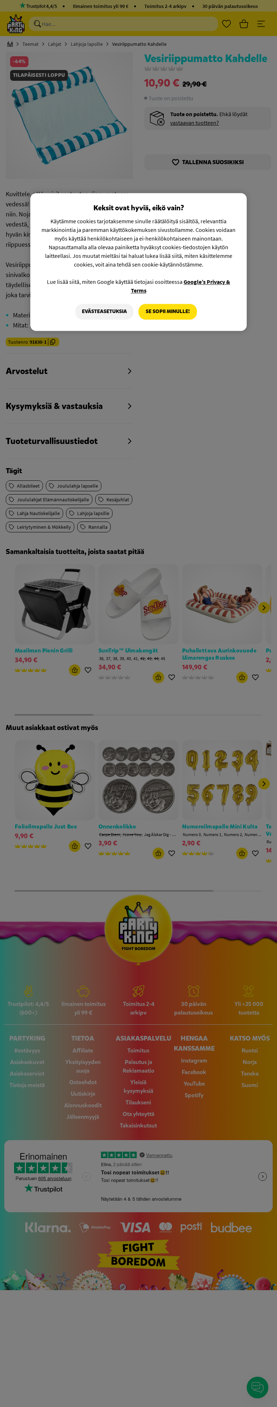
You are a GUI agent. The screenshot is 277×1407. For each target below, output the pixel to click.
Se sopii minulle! (168, 311)
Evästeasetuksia (104, 311)
